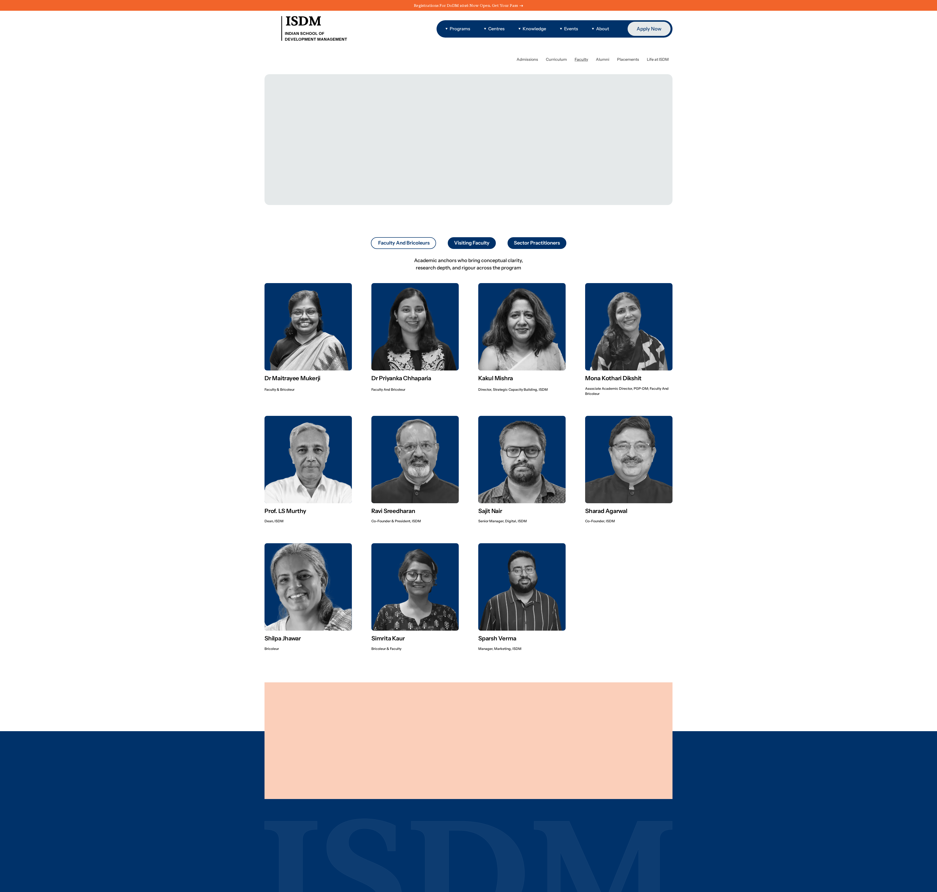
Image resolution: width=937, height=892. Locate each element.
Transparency (388, 790)
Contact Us (580, 762)
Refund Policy (357, 790)
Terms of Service (324, 790)
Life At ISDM (581, 751)
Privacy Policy (290, 790)
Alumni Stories (584, 740)
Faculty (575, 717)
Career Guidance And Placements (605, 729)
